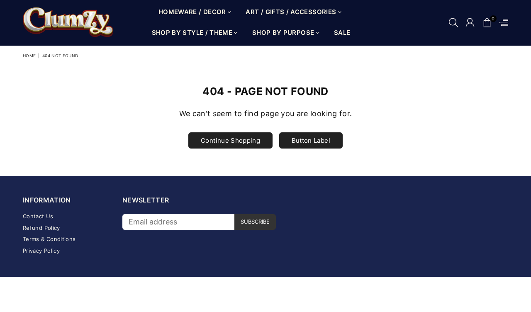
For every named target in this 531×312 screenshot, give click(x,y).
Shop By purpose (284, 33)
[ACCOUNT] (470, 23)
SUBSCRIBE (255, 221)
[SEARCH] (453, 23)
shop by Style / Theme (193, 33)
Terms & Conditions (49, 239)
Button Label (311, 140)
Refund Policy (41, 227)
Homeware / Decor (193, 12)
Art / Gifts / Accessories (292, 12)
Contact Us (38, 216)
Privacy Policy (41, 250)
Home (29, 55)
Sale (342, 33)
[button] (487, 23)
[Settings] (501, 23)
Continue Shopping (230, 140)
